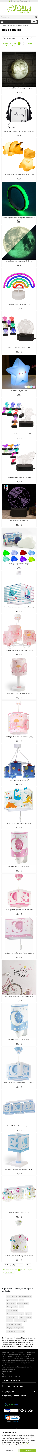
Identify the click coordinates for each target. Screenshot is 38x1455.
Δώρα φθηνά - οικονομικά (15, 1331)
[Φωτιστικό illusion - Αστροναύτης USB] (19, 415)
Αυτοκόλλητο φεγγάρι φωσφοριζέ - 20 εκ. (19, 261)
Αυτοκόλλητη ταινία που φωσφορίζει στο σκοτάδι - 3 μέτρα (19, 219)
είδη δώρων (11, 1303)
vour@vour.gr (8, 1371)
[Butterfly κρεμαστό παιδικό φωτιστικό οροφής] (19, 1237)
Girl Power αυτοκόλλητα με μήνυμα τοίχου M (19, 996)
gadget (12, 1340)
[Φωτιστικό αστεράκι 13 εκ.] (19, 372)
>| (3, 46)
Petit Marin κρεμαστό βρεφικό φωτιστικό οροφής (19, 607)
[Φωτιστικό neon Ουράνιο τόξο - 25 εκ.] (19, 285)
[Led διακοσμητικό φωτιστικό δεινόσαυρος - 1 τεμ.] (19, 155)
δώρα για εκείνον (22, 1303)
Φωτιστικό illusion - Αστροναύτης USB (19, 434)
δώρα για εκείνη (12, 1307)
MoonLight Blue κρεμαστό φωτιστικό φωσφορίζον (19, 1083)
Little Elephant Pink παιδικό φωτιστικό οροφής (19, 737)
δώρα (21, 1300)
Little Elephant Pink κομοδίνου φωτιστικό (19, 693)
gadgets (28, 1314)
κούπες (9, 1321)
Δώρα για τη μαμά (20, 1321)
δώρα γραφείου (12, 1310)
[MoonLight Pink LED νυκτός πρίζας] (19, 847)
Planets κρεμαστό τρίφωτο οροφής (19, 780)
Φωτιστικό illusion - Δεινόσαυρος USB (19, 477)
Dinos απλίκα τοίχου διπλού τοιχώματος (19, 823)
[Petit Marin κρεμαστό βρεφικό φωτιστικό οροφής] (19, 588)
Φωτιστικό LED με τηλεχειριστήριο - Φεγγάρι (19, 88)
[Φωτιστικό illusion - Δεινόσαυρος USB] (19, 458)
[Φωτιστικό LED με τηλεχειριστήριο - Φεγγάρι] (19, 69)
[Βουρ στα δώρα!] (19, 9)
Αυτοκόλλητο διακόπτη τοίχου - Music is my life (19, 131)
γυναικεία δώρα (12, 1300)
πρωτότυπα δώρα (25, 1296)
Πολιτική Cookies (28, 1444)
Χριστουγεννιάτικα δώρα (15, 1314)
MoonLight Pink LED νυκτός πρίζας (19, 866)
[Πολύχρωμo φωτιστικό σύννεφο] (19, 545)
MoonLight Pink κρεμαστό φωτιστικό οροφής (19, 909)
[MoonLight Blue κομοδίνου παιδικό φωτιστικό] (19, 1150)
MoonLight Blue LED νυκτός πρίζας (19, 1039)
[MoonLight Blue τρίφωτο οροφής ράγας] (19, 1107)
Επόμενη (29, 43)
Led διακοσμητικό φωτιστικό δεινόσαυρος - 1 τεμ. (19, 174)
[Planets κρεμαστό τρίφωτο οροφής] (19, 761)
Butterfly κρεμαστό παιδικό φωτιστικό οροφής (19, 1256)
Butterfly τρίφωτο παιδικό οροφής (19, 1212)
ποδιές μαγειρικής (25, 1317)
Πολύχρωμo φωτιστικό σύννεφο (19, 564)
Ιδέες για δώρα (12, 1296)
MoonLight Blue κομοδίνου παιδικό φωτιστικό (19, 1169)
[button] (36, 17)
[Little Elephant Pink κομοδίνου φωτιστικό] (19, 674)
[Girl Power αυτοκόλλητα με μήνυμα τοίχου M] (19, 977)
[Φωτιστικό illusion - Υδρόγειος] (19, 501)
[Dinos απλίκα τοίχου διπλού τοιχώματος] (19, 804)
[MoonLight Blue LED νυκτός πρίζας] (19, 1020)
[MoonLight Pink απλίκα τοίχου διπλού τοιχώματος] (19, 934)
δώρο (22, 1307)
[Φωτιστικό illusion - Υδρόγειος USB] (19, 328)
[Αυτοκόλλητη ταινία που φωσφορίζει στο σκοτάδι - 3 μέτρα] (19, 199)
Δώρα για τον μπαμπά (14, 1324)
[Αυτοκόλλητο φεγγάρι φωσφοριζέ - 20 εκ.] (19, 242)
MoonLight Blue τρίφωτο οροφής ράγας (19, 1126)
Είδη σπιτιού (12, 25)
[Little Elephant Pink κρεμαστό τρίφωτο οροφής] (19, 631)
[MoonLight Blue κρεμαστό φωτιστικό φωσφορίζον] (19, 1064)
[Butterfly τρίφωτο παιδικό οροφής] (19, 1193)
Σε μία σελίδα (10, 46)
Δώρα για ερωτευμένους (15, 1328)
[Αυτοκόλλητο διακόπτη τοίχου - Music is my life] (19, 112)
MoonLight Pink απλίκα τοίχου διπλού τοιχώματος (19, 953)
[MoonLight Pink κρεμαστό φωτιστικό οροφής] (19, 891)
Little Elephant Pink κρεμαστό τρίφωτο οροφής (19, 650)
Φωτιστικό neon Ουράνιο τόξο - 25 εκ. (19, 304)
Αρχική (4, 25)
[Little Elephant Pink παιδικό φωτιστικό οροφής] (19, 718)
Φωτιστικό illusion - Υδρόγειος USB (19, 347)
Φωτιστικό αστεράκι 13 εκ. (19, 391)
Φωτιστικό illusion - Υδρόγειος (19, 520)
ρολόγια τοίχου (12, 1317)
